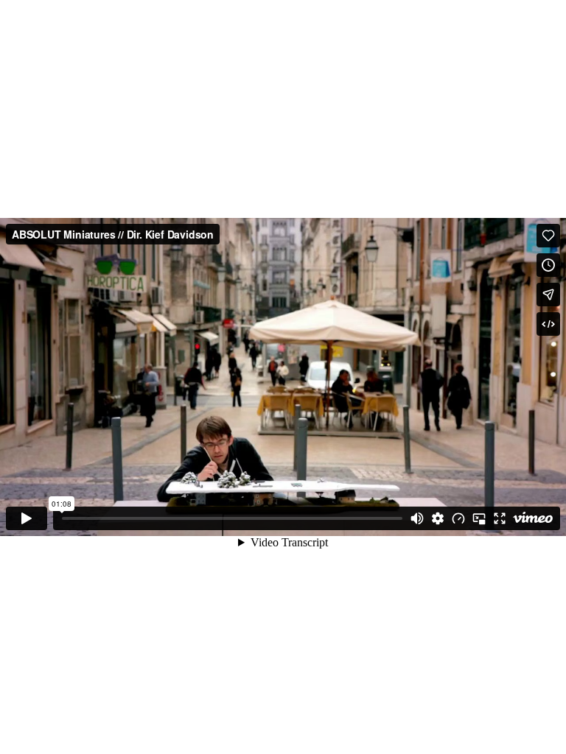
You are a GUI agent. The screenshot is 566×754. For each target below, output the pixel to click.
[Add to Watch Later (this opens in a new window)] (548, 265)
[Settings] (438, 518)
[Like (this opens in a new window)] (548, 235)
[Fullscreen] (500, 518)
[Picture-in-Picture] (479, 518)
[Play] (26, 518)
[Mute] (417, 518)
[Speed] (458, 518)
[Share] (548, 294)
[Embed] (548, 324)
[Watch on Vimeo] (532, 518)
